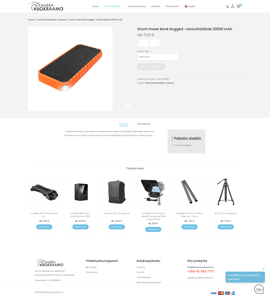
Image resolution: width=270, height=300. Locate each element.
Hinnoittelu (144, 124)
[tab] (123, 124)
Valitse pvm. (44, 226)
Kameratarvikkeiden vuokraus (51, 19)
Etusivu (31, 19)
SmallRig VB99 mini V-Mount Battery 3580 (80, 215)
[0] (238, 6)
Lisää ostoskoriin (151, 66)
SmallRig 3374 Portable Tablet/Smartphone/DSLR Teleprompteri (153, 216)
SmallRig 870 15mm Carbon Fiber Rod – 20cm (189, 215)
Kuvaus (123, 124)
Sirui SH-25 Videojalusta (225, 213)
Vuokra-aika (143, 51)
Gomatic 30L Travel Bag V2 (117, 213)
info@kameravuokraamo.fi (200, 267)
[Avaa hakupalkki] (227, 6)
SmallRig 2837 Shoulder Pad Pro (44, 215)
